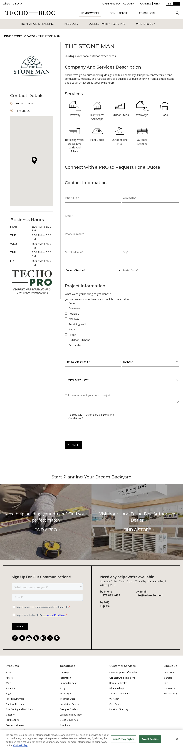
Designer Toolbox (69, 709)
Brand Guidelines (69, 719)
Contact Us (169, 688)
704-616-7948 (25, 103)
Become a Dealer (118, 683)
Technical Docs (67, 698)
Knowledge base (68, 683)
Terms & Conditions (119, 693)
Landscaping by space (71, 714)
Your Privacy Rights (123, 739)
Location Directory (118, 709)
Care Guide (115, 704)
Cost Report (66, 725)
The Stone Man (49, 36)
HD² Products (12, 719)
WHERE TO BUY (145, 23)
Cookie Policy (20, 745)
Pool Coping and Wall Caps (19, 709)
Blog (62, 688)
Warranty (114, 698)
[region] (91, 739)
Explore (105, 606)
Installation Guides (69, 704)
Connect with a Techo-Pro (107, 23)
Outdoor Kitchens (15, 704)
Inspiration (65, 677)
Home (7, 36)
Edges (9, 693)
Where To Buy (11, 3)
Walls (8, 683)
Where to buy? (116, 688)
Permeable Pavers (15, 725)
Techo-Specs (66, 693)
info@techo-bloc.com (149, 595)
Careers (168, 677)
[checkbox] (122, 325)
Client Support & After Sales (123, 672)
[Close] (177, 739)
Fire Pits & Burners (15, 698)
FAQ (166, 683)
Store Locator (24, 36)
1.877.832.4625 (110, 595)
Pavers (9, 677)
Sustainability (170, 693)
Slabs (8, 672)
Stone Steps (12, 688)
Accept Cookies (150, 739)
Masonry (10, 714)
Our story (169, 672)
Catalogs (64, 672)
